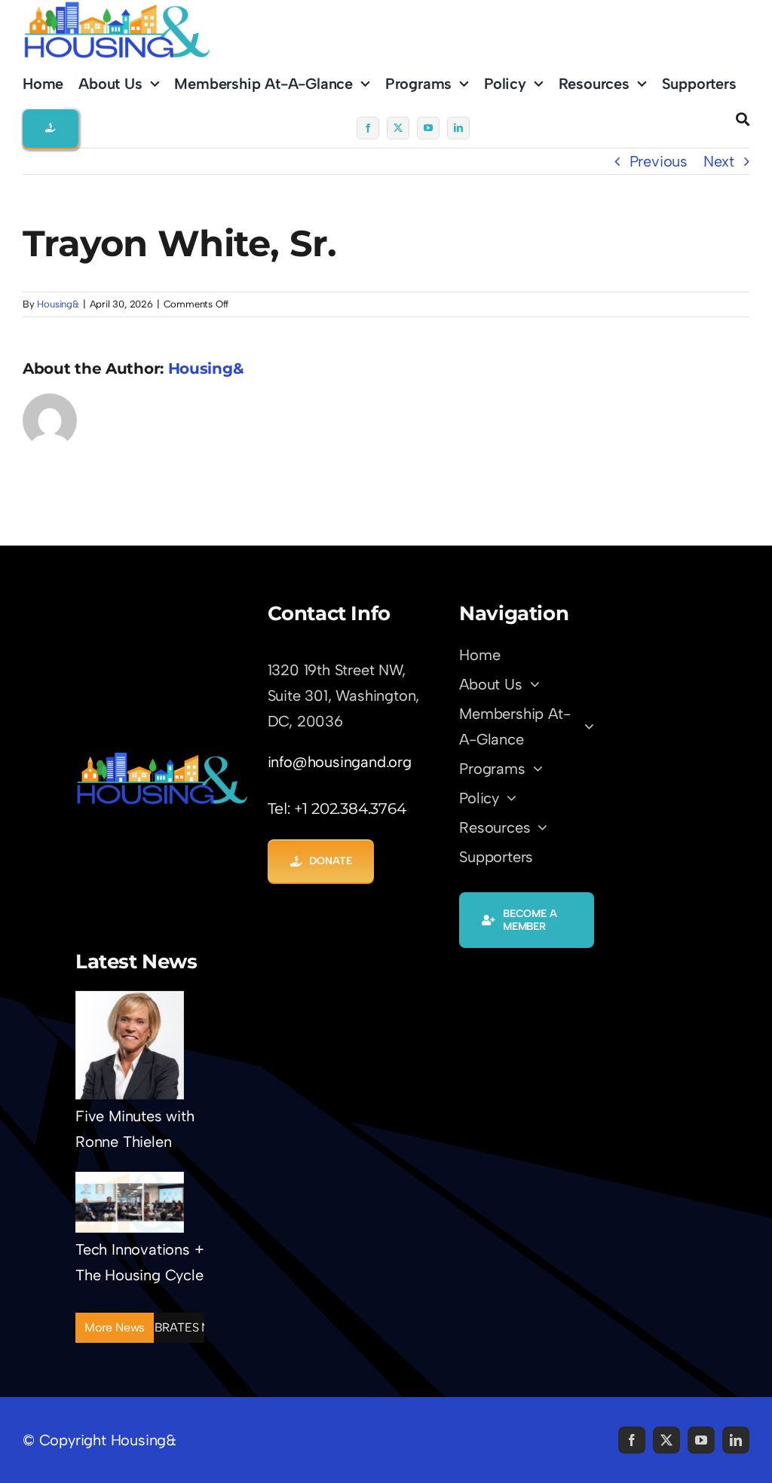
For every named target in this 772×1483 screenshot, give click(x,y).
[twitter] (398, 128)
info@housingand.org (340, 762)
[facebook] (368, 128)
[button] (50, 128)
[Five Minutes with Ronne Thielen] (129, 1045)
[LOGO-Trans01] (162, 758)
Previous (659, 161)
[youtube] (428, 128)
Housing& (57, 304)
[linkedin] (458, 128)
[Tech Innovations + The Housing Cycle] (129, 1202)
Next (718, 161)
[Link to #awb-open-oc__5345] (742, 119)
